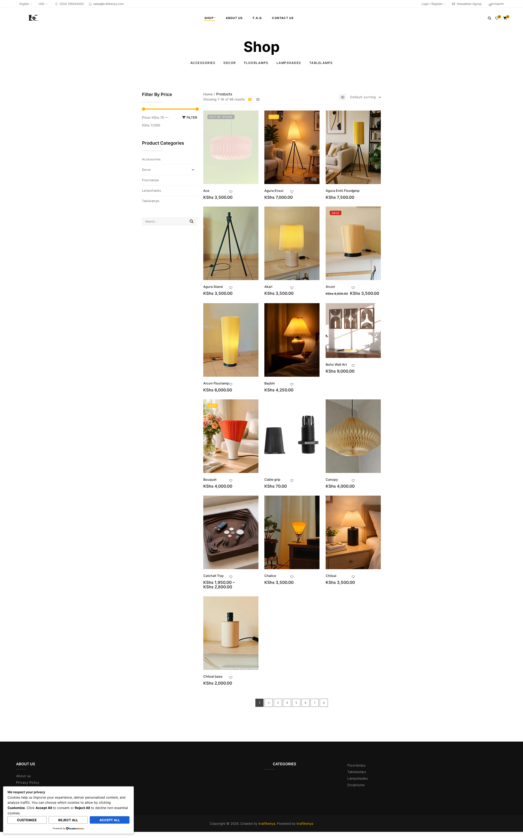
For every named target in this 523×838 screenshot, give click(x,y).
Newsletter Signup (469, 4)
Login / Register (432, 4)
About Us (234, 18)
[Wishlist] (496, 18)
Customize (27, 820)
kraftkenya (267, 823)
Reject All (68, 820)
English (24, 4)
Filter (192, 117)
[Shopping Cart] (505, 18)
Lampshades (289, 63)
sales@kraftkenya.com (108, 4)
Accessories (203, 63)
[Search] (489, 18)
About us (23, 776)
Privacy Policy (27, 782)
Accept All (109, 820)
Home (207, 94)
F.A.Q (257, 18)
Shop (209, 18)
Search (191, 221)
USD (41, 4)
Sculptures (356, 785)
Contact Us (283, 18)
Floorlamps (256, 63)
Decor (230, 63)
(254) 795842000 (71, 4)
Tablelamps (321, 63)
